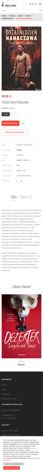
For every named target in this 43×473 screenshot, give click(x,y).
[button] (38, 30)
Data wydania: (7, 170)
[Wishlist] (35, 4)
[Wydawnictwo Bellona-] (9, 4)
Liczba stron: (6, 165)
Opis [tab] (14, 196)
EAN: (3, 160)
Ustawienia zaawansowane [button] (13, 464)
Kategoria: (5, 175)
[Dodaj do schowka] (23, 123)
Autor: (4, 145)
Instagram (32, 4)
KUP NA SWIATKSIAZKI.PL (15, 132)
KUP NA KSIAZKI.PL (10, 123)
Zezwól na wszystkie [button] (12, 468)
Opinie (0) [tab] (26, 196)
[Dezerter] (21, 326)
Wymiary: (5, 155)
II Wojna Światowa (23, 175)
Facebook (30, 4)
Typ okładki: (6, 150)
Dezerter (21, 364)
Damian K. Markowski (24, 145)
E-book (14, 114)
